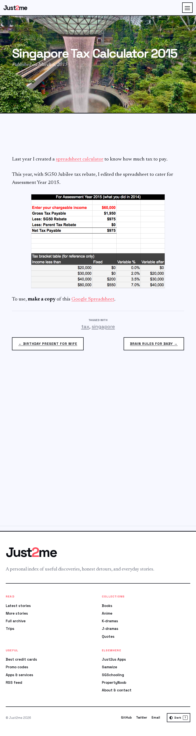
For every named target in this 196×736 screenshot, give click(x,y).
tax (85, 326)
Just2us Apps (114, 659)
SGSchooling (113, 675)
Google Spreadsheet (92, 299)
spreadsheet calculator (79, 159)
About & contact (116, 690)
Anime (107, 613)
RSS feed (14, 682)
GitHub (126, 717)
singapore (103, 326)
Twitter (141, 717)
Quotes (108, 636)
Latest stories (18, 605)
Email (156, 717)
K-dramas (110, 621)
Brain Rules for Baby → (154, 344)
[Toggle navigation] (187, 7)
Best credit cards (21, 659)
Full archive (16, 621)
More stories (17, 613)
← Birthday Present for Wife (47, 344)
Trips (10, 628)
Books (107, 605)
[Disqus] (98, 441)
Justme (15, 8)
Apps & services (19, 675)
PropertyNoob (114, 682)
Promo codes (17, 667)
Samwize (109, 667)
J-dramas (110, 628)
